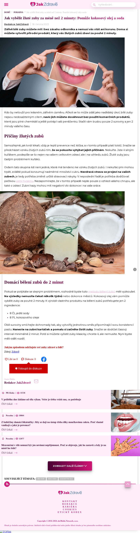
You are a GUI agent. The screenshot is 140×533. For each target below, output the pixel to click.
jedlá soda (52, 479)
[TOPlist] (5, 531)
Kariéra (70, 507)
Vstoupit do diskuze (29, 368)
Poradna (18, 12)
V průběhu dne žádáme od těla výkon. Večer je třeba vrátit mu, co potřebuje (41, 399)
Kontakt (70, 501)
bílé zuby (41, 479)
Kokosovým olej (66, 479)
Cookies (70, 509)
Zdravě (15, 351)
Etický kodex (70, 512)
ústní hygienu (24, 181)
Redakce (70, 504)
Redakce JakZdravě (16, 24)
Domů (7, 12)
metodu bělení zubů (101, 291)
